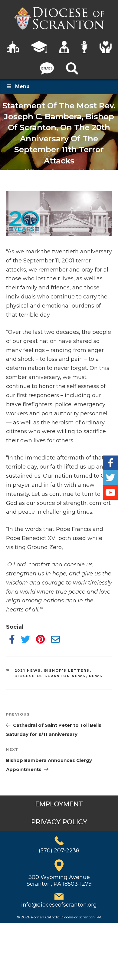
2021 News (36, 171)
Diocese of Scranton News (50, 676)
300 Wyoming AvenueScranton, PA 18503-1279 (59, 880)
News (96, 676)
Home (14, 171)
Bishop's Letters (67, 670)
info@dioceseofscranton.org (59, 904)
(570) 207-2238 (59, 850)
